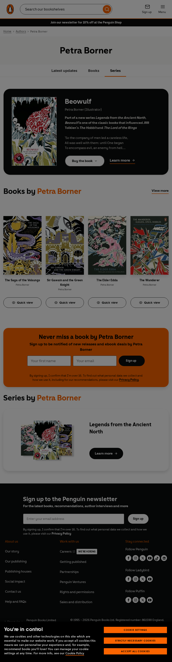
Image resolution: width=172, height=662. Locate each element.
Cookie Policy (74, 653)
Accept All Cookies (135, 651)
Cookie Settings (135, 629)
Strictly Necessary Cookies (135, 640)
